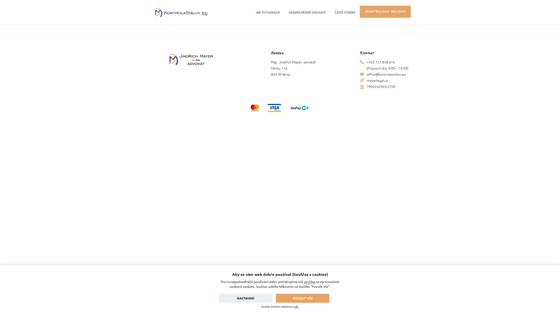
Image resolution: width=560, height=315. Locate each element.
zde (296, 306)
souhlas (309, 282)
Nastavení (245, 298)
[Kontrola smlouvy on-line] (181, 12)
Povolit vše (303, 298)
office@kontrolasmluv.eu (386, 74)
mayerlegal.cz (377, 80)
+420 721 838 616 (381, 62)
